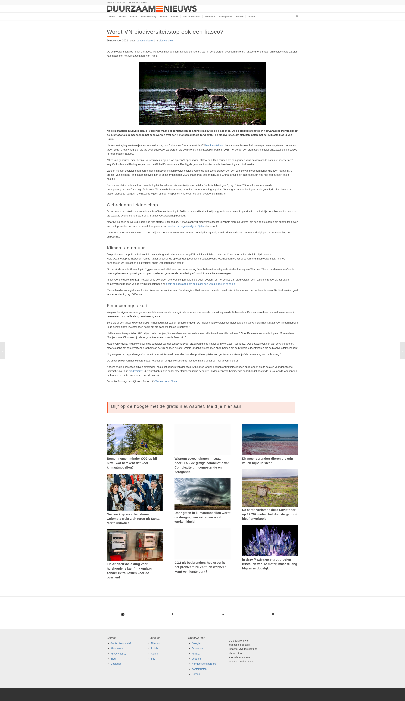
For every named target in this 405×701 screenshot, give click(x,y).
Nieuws (155, 643)
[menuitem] (111, 2)
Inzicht (154, 648)
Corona (196, 674)
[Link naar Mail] (273, 614)
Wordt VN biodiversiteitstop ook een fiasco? (165, 31)
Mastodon (116, 663)
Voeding (196, 658)
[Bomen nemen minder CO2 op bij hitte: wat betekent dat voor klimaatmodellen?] (135, 440)
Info (153, 658)
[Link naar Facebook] (172, 614)
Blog (113, 658)
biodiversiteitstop (214, 145)
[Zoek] (296, 17)
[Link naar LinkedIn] (223, 614)
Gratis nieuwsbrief (120, 643)
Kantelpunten (199, 669)
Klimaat (196, 653)
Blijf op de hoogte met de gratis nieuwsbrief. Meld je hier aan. (177, 406)
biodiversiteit (166, 40)
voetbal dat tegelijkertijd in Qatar (186, 226)
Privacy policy (118, 653)
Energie (196, 643)
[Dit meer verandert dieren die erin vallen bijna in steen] (270, 440)
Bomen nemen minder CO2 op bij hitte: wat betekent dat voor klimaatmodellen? (132, 463)
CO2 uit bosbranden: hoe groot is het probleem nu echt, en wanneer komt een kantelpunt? (200, 567)
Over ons (121, 2)
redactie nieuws (145, 40)
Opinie (155, 653)
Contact (144, 2)
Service (110, 2)
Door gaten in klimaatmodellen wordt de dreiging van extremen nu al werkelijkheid (202, 517)
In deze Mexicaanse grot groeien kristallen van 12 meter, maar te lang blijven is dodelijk (269, 564)
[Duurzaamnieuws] (152, 8)
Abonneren (116, 648)
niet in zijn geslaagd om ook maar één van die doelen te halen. (200, 284)
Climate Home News (165, 381)
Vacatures (133, 2)
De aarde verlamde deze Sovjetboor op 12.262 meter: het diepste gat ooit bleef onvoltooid (269, 514)
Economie (197, 648)
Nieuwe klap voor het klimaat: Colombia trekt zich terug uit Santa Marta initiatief (133, 519)
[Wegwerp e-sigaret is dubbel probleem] (402, 350)
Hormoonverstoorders (204, 663)
